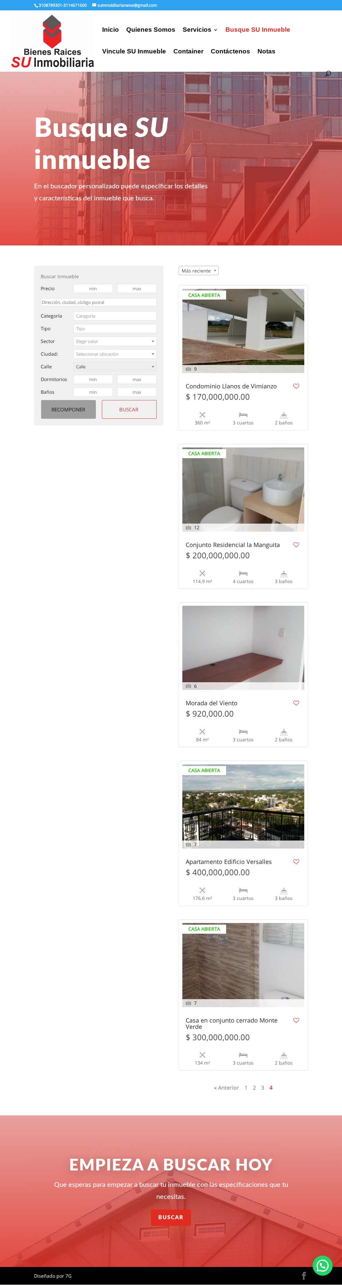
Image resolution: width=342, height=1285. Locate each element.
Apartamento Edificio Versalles (229, 862)
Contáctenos (230, 52)
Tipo (45, 328)
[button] (323, 1266)
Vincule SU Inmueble (134, 52)
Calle (46, 366)
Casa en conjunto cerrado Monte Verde (232, 1024)
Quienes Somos (150, 30)
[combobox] (115, 316)
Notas (267, 52)
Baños (47, 392)
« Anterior (226, 1087)
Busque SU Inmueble (257, 30)
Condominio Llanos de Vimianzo (231, 386)
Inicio (110, 30)
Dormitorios (54, 379)
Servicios (197, 30)
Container (188, 52)
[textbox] (115, 316)
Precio (47, 288)
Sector (48, 341)
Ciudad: (49, 354)
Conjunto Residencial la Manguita (233, 545)
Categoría (51, 316)
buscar (171, 1217)
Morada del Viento (211, 703)
